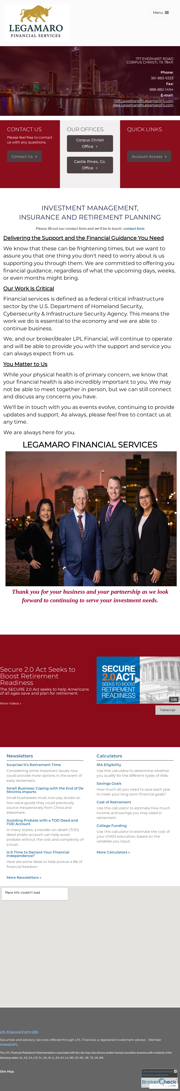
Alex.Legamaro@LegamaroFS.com (143, 105)
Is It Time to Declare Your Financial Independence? (38, 854)
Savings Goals (109, 783)
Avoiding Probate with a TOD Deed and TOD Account (42, 822)
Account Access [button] (147, 156)
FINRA (5, 1045)
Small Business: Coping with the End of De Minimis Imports (45, 790)
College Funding (112, 826)
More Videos (11, 703)
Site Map (7, 1071)
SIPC (14, 1045)
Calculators (109, 756)
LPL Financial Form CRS (19, 1032)
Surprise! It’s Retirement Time (34, 765)
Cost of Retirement (114, 802)
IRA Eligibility (109, 765)
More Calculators (113, 852)
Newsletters (20, 756)
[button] (161, 12)
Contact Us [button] (22, 156)
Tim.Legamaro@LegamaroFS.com (143, 101)
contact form (133, 229)
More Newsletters (24, 877)
